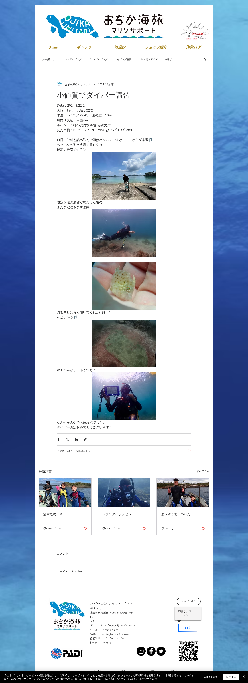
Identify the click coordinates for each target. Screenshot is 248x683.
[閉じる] (243, 677)
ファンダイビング (71, 59)
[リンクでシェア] (85, 439)
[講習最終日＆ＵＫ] (65, 492)
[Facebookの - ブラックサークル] (151, 651)
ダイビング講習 (123, 59)
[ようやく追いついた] (183, 492)
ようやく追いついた (175, 514)
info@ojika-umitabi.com (115, 634)
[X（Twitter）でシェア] (67, 439)
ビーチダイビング (98, 59)
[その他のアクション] (189, 84)
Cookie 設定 (211, 676)
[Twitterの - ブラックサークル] (161, 651)
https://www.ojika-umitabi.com (118, 625)
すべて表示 (203, 471)
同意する (231, 676)
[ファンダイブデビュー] (124, 492)
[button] (204, 59)
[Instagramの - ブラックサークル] (141, 651)
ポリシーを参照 (148, 678)
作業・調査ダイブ (148, 59)
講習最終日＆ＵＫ (56, 514)
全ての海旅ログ (47, 59)
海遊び (168, 59)
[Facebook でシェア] (58, 439)
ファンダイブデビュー (118, 514)
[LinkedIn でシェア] (76, 439)
